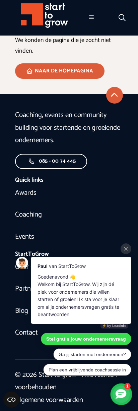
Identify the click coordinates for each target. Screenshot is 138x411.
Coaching (28, 214)
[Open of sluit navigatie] (91, 17)
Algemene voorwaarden (49, 400)
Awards (26, 192)
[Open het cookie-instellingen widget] (11, 400)
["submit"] (114, 95)
